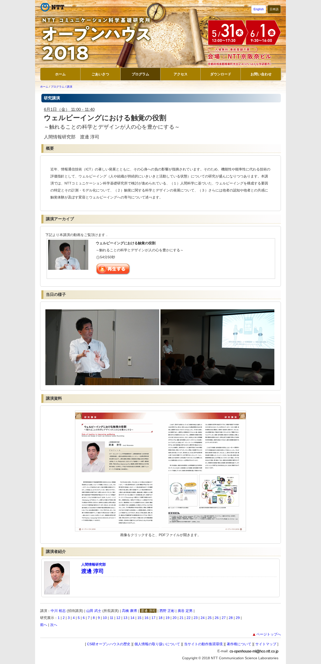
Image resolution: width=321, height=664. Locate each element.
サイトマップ (265, 644)
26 (217, 618)
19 (168, 618)
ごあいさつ (100, 74)
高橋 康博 (129, 611)
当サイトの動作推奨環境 (203, 644)
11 (111, 618)
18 (160, 618)
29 (238, 618)
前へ (43, 625)
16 (146, 618)
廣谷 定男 (185, 611)
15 (139, 618)
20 (175, 618)
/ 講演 (68, 86)
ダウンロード (220, 74)
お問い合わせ (261, 74)
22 (189, 618)
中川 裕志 (58, 611)
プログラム (140, 74)
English (259, 9)
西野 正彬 (167, 611)
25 (210, 618)
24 (203, 618)
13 (125, 618)
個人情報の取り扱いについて (157, 644)
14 (132, 618)
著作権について (239, 644)
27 (224, 618)
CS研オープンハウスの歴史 (108, 644)
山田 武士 (93, 611)
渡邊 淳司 (92, 571)
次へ (53, 625)
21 (182, 618)
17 (153, 618)
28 (231, 618)
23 (196, 618)
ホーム (60, 74)
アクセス (181, 74)
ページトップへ (268, 634)
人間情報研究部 (93, 564)
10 (105, 618)
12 (118, 618)
